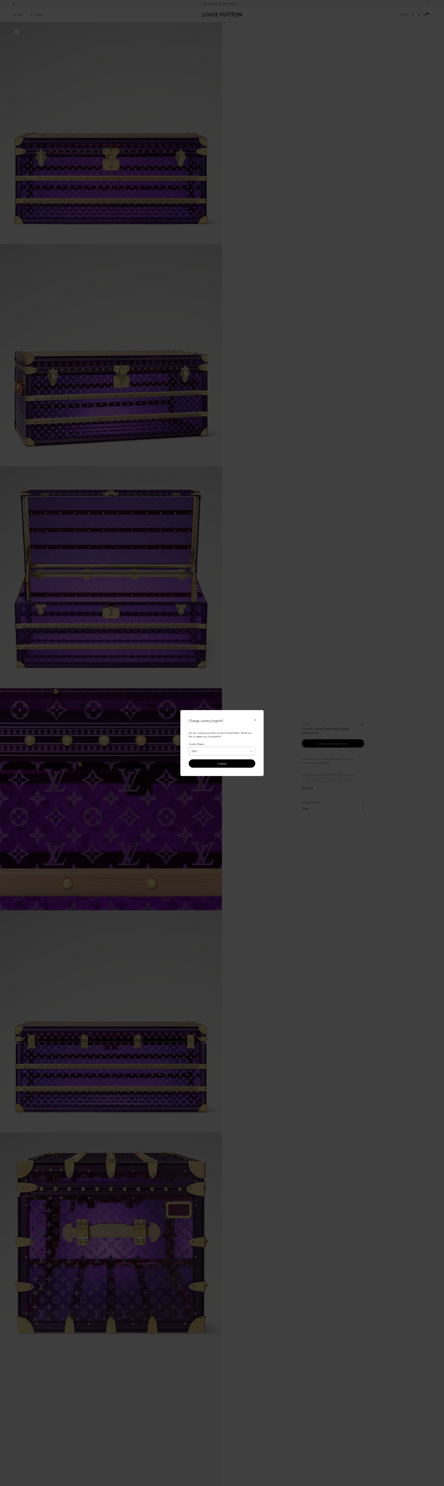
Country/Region (196, 743)
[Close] (255, 720)
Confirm (222, 763)
